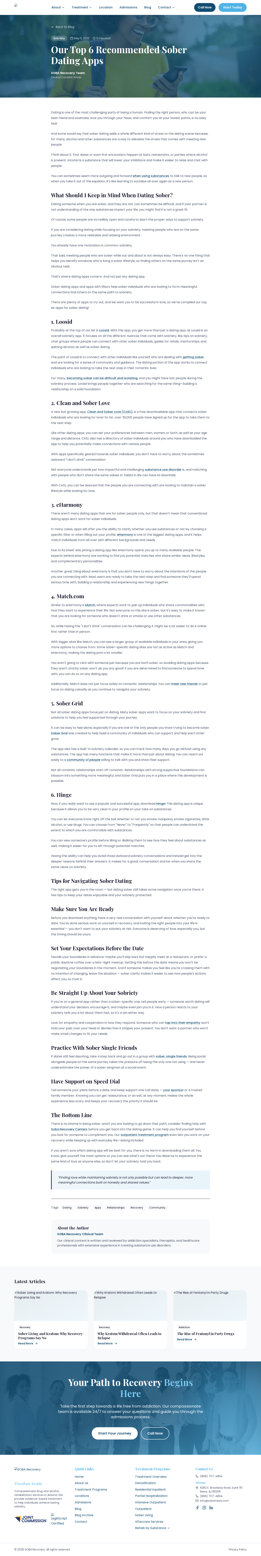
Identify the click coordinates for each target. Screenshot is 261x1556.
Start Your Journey (114, 1433)
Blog (147, 7)
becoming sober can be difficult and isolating (102, 378)
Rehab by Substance (150, 1528)
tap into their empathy (182, 1022)
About (56, 7)
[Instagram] (204, 1508)
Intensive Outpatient (150, 1502)
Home (79, 1476)
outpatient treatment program (145, 1135)
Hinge (160, 803)
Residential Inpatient (150, 1489)
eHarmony (125, 534)
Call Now (205, 7)
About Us (81, 1483)
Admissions (128, 7)
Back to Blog (65, 27)
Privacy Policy (238, 1549)
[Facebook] (197, 1508)
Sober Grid (59, 733)
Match (90, 605)
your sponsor (173, 1090)
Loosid (104, 330)
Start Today (232, 7)
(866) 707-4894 (211, 1476)
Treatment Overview (151, 1476)
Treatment (80, 7)
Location (106, 7)
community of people (83, 760)
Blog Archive (84, 1515)
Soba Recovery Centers (69, 1129)
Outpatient (143, 1509)
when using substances (151, 176)
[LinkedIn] (211, 1508)
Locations (82, 1496)
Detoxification (145, 1483)
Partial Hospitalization (151, 1496)
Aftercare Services (149, 1521)
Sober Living (144, 1515)
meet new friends (184, 684)
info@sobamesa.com (214, 1501)
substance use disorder (163, 469)
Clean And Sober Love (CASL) (110, 412)
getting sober (193, 357)
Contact (164, 7)
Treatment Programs (91, 1489)
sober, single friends (171, 1056)
